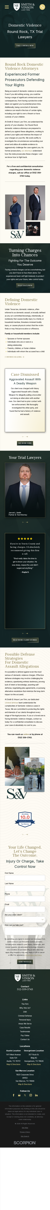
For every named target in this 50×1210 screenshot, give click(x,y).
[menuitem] (25, 1127)
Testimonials (25, 1031)
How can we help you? (14, 925)
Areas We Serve (25, 1024)
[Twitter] (25, 1095)
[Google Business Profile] (19, 1095)
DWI (25, 1012)
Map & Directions (13, 1064)
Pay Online (25, 1035)
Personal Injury (25, 1020)
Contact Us (25, 1039)
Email (7, 904)
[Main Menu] (7, 7)
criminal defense (11, 703)
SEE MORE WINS (25, 443)
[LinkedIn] (36, 1095)
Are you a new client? (13, 915)
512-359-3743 (25, 989)
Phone (7, 894)
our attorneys (27, 151)
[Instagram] (30, 1095)
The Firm (24, 1004)
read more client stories (25, 640)
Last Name (9, 884)
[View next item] (27, 437)
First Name (9, 873)
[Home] (24, 7)
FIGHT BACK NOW (25, 285)
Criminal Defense (25, 1016)
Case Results (25, 1028)
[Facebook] (13, 1095)
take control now (25, 45)
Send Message (25, 962)
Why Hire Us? (24, 1008)
